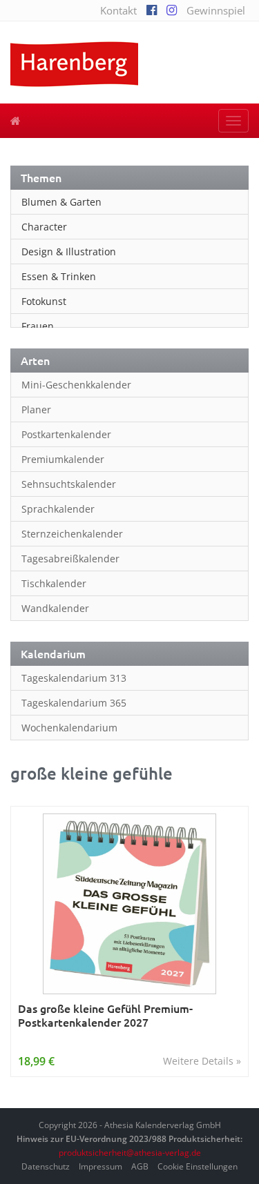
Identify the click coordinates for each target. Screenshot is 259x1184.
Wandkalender (55, 608)
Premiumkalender (62, 459)
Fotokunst (43, 301)
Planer (36, 409)
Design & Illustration (68, 251)
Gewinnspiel (215, 10)
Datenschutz (45, 1166)
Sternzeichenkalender (72, 533)
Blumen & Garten (61, 201)
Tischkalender (53, 583)
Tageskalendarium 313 (73, 677)
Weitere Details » (202, 1060)
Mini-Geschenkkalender (76, 384)
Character (44, 226)
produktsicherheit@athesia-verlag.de (130, 1152)
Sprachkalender (58, 508)
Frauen (37, 326)
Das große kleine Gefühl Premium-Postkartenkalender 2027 (105, 1015)
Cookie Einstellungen (197, 1166)
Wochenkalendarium (69, 727)
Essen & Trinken (58, 276)
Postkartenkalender (66, 434)
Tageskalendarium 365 (73, 702)
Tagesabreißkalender (70, 558)
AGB (139, 1166)
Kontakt (118, 10)
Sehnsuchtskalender (68, 484)
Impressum (100, 1166)
